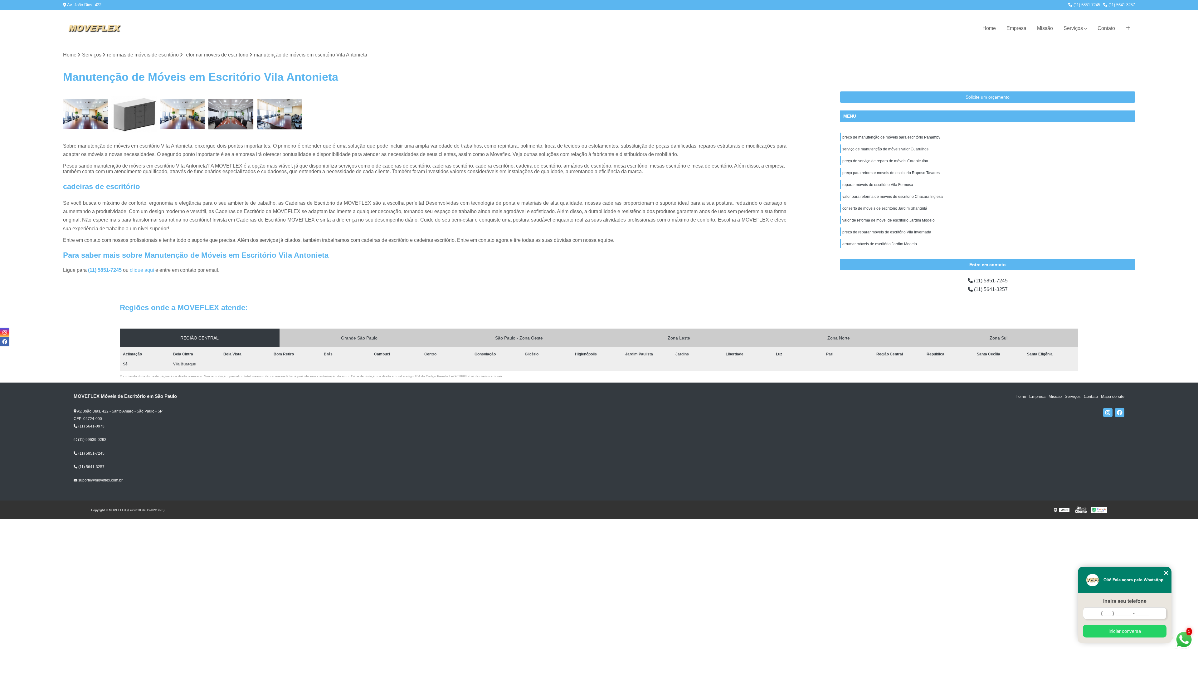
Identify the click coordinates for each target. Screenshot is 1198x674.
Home (989, 28)
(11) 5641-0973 (91, 426)
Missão (1045, 28)
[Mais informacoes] (1128, 28)
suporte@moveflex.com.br (100, 480)
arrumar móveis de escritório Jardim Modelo (879, 244)
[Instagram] (1108, 412)
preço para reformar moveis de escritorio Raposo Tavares (891, 173)
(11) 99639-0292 (91, 439)
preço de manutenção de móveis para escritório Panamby (891, 137)
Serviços (1073, 28)
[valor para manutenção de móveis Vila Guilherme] (231, 114)
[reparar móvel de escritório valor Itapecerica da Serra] (134, 114)
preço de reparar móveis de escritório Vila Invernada (886, 232)
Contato (1106, 28)
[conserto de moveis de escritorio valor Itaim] (279, 114)
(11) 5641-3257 (1121, 4)
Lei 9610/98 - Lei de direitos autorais (475, 376)
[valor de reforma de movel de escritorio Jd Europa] (85, 114)
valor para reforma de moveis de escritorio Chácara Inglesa (892, 196)
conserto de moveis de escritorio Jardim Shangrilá (884, 208)
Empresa (1016, 28)
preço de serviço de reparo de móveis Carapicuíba (885, 161)
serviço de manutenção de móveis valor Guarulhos (885, 149)
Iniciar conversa (1124, 631)
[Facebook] (1119, 412)
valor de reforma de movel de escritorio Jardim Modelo (888, 220)
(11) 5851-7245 (1086, 4)
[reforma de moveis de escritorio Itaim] (182, 114)
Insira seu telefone (1125, 601)
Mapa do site (1112, 396)
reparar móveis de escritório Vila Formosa (877, 185)
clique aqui (142, 270)
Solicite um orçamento (988, 97)
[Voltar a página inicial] (94, 28)
